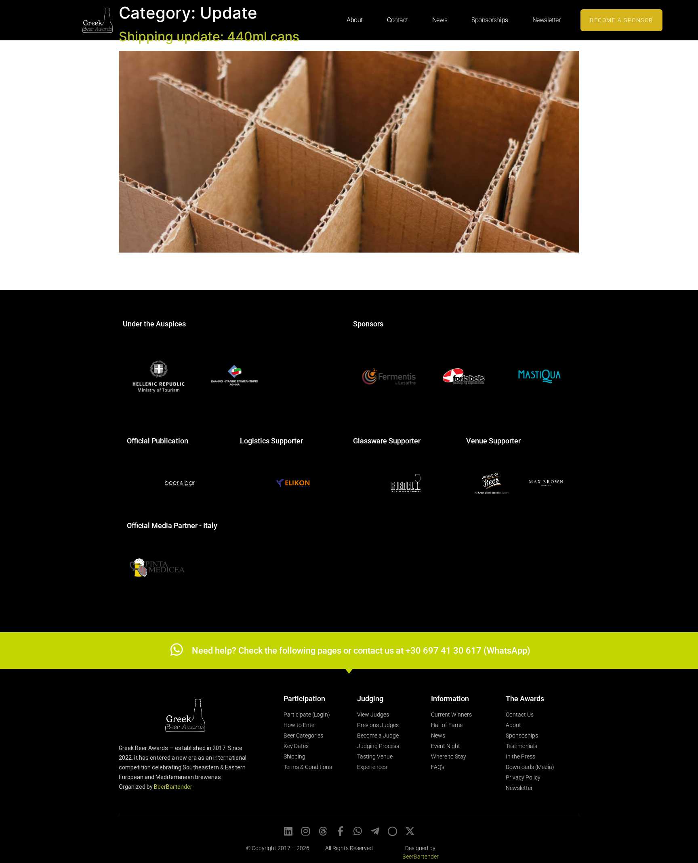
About (355, 20)
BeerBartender (173, 787)
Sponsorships (489, 20)
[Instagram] (306, 831)
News (439, 20)
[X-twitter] (410, 831)
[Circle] (392, 831)
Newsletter (546, 20)
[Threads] (323, 831)
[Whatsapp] (358, 831)
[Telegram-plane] (375, 831)
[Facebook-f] (340, 831)
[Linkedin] (288, 831)
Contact (397, 20)
